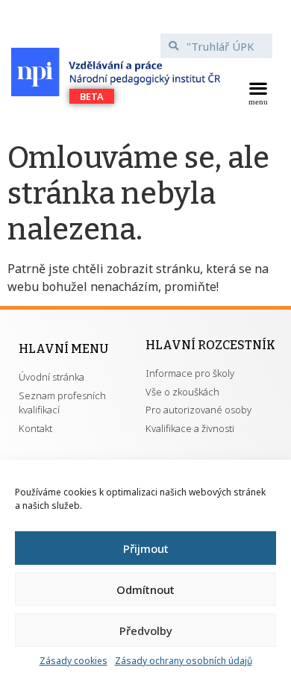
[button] (257, 91)
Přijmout (146, 548)
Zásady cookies (73, 660)
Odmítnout (145, 589)
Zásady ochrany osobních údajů (183, 660)
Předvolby (145, 630)
